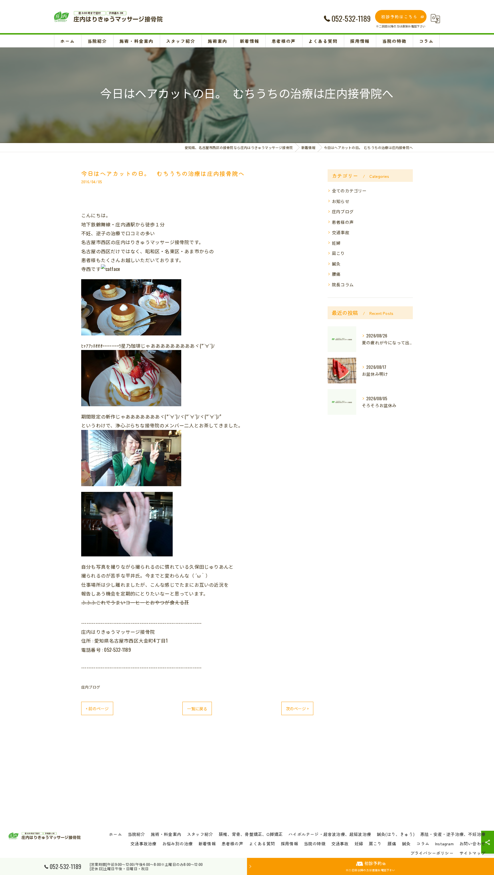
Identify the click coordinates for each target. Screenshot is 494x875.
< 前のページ (97, 708)
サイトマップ (472, 853)
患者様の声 (343, 222)
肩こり (338, 253)
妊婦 (336, 243)
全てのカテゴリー (349, 191)
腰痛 (336, 274)
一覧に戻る (197, 708)
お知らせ (340, 201)
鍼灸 (336, 264)
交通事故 (340, 232)
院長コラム (343, 284)
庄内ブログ (90, 687)
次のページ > (297, 708)
